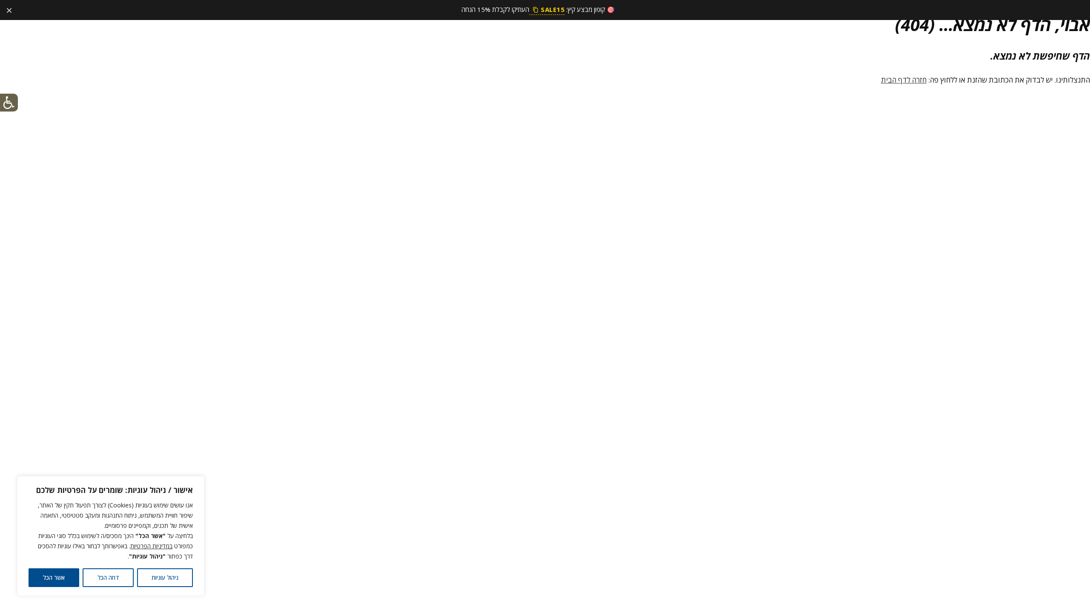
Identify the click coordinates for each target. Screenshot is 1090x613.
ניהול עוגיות (165, 577)
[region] (110, 536)
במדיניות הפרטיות (151, 546)
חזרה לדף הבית (903, 80)
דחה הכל (108, 577)
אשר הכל (54, 577)
